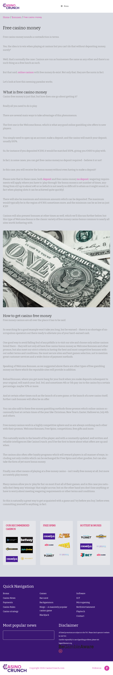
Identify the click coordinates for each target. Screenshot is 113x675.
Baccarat (44, 598)
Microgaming (83, 602)
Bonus (6, 593)
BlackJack (44, 615)
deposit (47, 179)
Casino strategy (10, 611)
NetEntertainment (85, 607)
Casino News (9, 598)
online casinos (26, 72)
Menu (66, 6)
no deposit (83, 179)
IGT (78, 598)
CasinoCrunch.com (54, 668)
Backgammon (46, 602)
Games (43, 593)
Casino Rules (9, 607)
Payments (8, 602)
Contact (80, 616)
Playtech (80, 611)
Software (80, 593)
